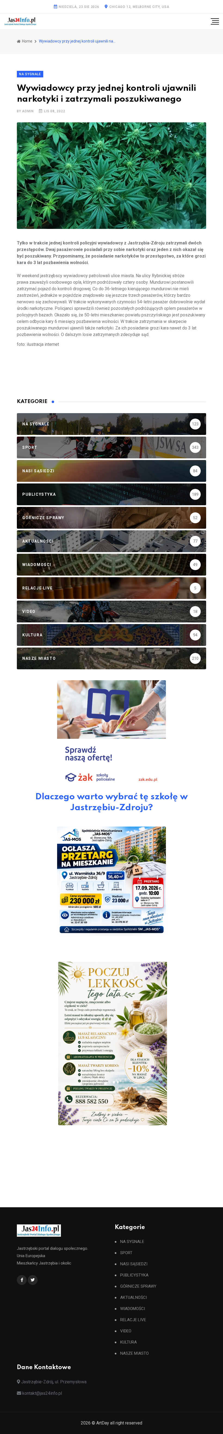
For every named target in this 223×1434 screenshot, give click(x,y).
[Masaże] (112, 1043)
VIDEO (125, 1331)
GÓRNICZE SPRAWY (138, 1286)
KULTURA (128, 1342)
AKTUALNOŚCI (133, 1298)
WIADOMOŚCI (132, 1309)
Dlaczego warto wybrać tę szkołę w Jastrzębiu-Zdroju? (111, 802)
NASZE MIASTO (134, 1353)
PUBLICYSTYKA (134, 1275)
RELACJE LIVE (133, 1320)
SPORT (126, 1253)
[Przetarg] (111, 881)
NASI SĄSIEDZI (133, 1264)
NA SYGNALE (132, 1242)
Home (26, 41)
